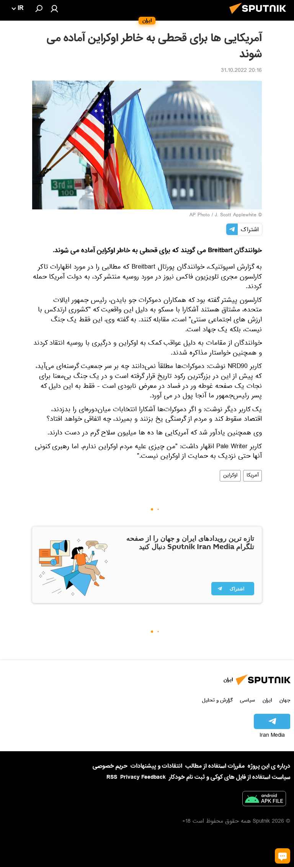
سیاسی (247, 700)
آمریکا (252, 475)
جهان (284, 700)
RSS (111, 777)
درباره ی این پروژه (269, 766)
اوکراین (230, 475)
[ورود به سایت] (54, 8)
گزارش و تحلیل (217, 700)
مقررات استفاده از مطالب (215, 766)
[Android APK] (264, 800)
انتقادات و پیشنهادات (156, 766)
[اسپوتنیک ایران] (260, 16)
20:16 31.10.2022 (241, 71)
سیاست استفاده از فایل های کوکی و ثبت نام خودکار (229, 777)
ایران (267, 700)
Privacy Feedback (143, 777)
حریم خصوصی (110, 766)
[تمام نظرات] (282, 856)
